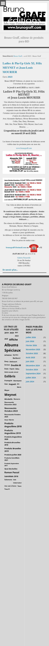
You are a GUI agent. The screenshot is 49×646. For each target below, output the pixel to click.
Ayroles (15, 355)
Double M (16, 365)
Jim (18, 384)
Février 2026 (31, 345)
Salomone (8, 479)
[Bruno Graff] (24, 16)
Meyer (6, 390)
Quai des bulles (10, 469)
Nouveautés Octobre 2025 (12, 415)
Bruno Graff (18, 56)
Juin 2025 (30, 361)
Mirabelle (8, 399)
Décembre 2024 (33, 365)
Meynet (10, 394)
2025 (6, 339)
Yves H (7, 489)
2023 (10, 76)
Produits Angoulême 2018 (13, 425)
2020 (12, 332)
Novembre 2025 (33, 349)
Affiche (13, 339)
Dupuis (12, 369)
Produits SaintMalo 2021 (11, 459)
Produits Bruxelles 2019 (12, 449)
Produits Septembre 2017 (11, 464)
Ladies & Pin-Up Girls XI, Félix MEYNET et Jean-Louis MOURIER (22, 67)
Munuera (17, 399)
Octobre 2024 (32, 369)
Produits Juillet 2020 (12, 455)
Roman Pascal (11, 472)
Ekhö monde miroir (11, 372)
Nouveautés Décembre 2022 (10, 403)
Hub (6, 384)
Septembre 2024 (33, 373)
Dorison (7, 365)
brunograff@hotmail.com (16, 247)
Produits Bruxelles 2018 (12, 443)
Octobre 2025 (32, 353)
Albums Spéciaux (12, 347)
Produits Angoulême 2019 (12, 431)
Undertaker (17, 483)
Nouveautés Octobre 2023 (11, 409)
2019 (6, 332)
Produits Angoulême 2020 (13, 438)
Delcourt (13, 361)
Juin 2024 (30, 381)
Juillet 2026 (31, 337)
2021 (16, 332)
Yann (19, 486)
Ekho (17, 369)
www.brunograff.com (24, 148)
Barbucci (16, 358)
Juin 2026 (30, 341)
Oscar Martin (9, 420)
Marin (19, 387)
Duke (6, 369)
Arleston (8, 355)
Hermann (17, 380)
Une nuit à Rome (10, 486)
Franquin (8, 380)
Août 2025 (30, 357)
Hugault (12, 384)
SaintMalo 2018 (11, 476)
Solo (14, 480)
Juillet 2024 (31, 377)
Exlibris (9, 376)
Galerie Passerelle (23, 257)
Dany (6, 361)
